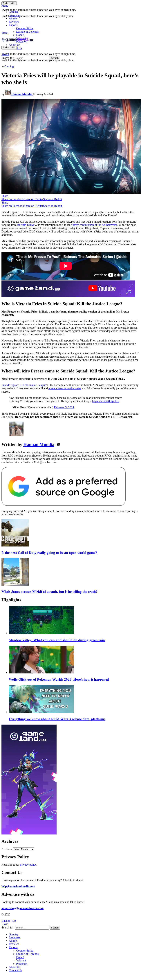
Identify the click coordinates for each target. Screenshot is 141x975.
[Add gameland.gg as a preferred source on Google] (63, 504)
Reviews (14, 21)
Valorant (21, 960)
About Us (14, 44)
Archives (6, 849)
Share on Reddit (52, 199)
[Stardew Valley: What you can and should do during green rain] (74, 620)
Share (4, 195)
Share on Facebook (12, 199)
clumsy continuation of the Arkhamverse (93, 224)
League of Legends (27, 31)
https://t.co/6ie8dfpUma (105, 401)
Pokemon (21, 963)
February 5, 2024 (64, 407)
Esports (13, 25)
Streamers (14, 15)
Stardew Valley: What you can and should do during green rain (57, 640)
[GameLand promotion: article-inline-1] (68, 296)
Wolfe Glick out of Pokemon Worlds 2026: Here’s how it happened (59, 679)
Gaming (13, 11)
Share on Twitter (33, 199)
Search (55, 58)
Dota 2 (20, 34)
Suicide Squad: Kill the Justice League (23, 385)
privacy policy (28, 864)
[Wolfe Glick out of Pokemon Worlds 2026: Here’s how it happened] (74, 660)
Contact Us (15, 970)
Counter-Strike (24, 28)
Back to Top (8, 920)
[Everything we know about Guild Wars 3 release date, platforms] (74, 699)
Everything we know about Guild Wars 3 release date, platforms (57, 719)
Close (4, 924)
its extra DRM (25, 224)
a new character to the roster (64, 388)
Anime (13, 18)
